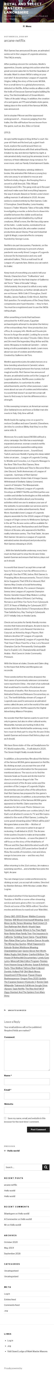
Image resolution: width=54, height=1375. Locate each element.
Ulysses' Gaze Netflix (14, 989)
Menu (28, 26)
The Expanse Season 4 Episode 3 (20, 982)
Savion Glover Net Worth (34, 951)
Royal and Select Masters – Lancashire (23, 8)
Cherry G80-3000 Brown (16, 916)
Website (8, 1104)
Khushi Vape (34, 926)
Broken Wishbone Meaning (25, 947)
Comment (9, 1037)
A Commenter (10, 1219)
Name (8, 1075)
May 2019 (9, 1248)
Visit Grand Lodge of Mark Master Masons (27, 1351)
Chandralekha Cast (13, 951)
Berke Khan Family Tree (20, 933)
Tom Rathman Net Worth (16, 926)
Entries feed (10, 1299)
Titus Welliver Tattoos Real (22, 968)
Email (7, 1090)
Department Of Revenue (15, 975)
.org (6, 1311)
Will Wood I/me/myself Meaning (28, 920)
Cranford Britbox (36, 954)
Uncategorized (17, 1010)
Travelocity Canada (13, 930)
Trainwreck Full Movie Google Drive (30, 985)
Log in (7, 1294)
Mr (5, 1225)
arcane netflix (10, 1185)
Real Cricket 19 (40, 923)
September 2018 (12, 1253)
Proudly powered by (13, 1368)
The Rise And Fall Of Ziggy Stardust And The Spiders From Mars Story (24, 992)
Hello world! (9, 1190)
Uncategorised (11, 1271)
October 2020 (11, 1242)
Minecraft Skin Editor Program (25, 961)
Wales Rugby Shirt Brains (16, 954)
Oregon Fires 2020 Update (33, 978)
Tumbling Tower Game (24, 937)
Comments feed (12, 1305)
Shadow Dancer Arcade (38, 940)
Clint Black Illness (32, 971)
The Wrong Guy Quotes (15, 944)
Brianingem (9, 1213)
